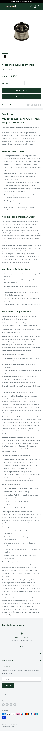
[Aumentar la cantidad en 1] (22, 83)
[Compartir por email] (39, 104)
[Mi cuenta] (35, 6)
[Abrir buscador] (31, 6)
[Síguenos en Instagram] (7, 704)
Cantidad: (5, 83)
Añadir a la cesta (21, 90)
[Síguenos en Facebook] (3, 704)
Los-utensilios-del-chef (11, 69)
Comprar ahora (21, 97)
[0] (39, 6)
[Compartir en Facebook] (28, 104)
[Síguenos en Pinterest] (11, 704)
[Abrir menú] (3, 6)
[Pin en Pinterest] (32, 104)
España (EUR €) (7, 694)
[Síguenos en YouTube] (14, 704)
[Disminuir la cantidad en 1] (12, 83)
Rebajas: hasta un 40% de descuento (21, 1)
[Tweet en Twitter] (35, 104)
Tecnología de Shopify (8, 726)
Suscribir (8, 685)
